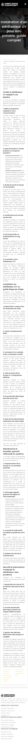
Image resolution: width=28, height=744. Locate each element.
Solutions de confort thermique (10, 59)
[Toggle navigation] (25, 4)
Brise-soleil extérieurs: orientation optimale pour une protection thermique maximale (7, 675)
